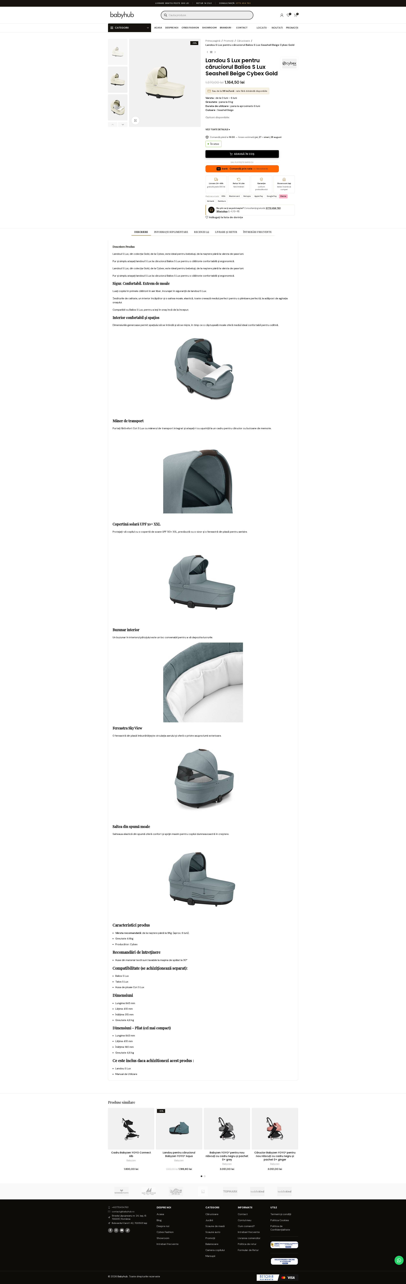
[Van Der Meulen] (148, 1191)
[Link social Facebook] (110, 1230)
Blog (159, 1220)
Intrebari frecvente (168, 1244)
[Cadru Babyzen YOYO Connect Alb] (131, 1128)
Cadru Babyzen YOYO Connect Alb (131, 1154)
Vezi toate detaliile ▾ (217, 129)
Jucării (209, 1220)
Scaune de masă (215, 1226)
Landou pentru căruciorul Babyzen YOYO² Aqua (179, 1154)
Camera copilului (215, 1250)
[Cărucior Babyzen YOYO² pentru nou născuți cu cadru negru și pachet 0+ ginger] (275, 1128)
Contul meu (244, 1220)
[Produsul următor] (215, 52)
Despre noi (163, 1226)
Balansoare (211, 1244)
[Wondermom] (121, 1191)
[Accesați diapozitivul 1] (201, 1176)
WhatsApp (222, 211)
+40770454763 (120, 1207)
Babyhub (123, 1276)
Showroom (163, 1238)
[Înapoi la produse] (211, 52)
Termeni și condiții (280, 1214)
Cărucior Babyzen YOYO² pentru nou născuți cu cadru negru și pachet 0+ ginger (274, 1156)
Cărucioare (243, 40)
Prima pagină (212, 40)
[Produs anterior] (207, 52)
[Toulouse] (202, 1191)
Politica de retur (247, 1244)
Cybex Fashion (165, 1232)
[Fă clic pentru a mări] (135, 120)
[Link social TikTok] (127, 1230)
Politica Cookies (279, 1220)
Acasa (160, 1214)
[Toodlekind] (257, 1191)
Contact (243, 1214)
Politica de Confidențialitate (280, 1227)
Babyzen (131, 1160)
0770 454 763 (243, 3)
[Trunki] (175, 1191)
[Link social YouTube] (121, 1230)
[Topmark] (230, 1191)
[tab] (141, 232)
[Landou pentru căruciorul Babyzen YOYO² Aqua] (179, 1128)
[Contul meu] (282, 15)
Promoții (228, 40)
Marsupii (210, 1256)
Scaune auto (212, 1232)
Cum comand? (246, 1226)
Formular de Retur (248, 1250)
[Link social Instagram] (116, 1230)
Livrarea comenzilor (249, 1238)
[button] (112, 124)
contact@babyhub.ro (123, 1211)
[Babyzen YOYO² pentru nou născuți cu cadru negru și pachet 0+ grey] (227, 1128)
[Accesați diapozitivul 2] (204, 1176)
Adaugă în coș (244, 154)
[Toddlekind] (284, 1191)
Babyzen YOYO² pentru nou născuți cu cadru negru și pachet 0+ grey (227, 1156)
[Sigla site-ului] (122, 15)
